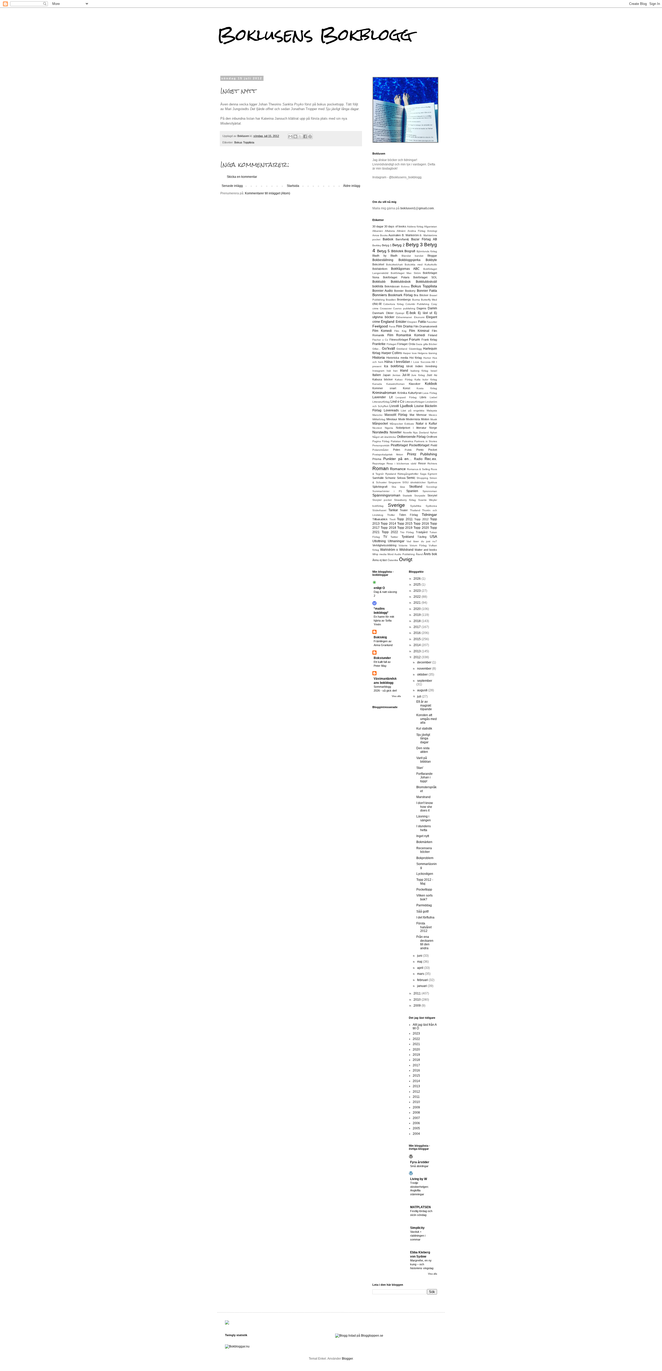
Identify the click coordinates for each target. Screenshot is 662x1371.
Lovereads (391, 410)
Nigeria (389, 427)
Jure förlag (418, 375)
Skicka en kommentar (242, 177)
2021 (417, 602)
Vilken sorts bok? (424, 897)
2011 (417, 993)
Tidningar (429, 514)
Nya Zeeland (421, 432)
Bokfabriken (379, 268)
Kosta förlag (427, 388)
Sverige (396, 505)
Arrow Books (380, 235)
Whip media (379, 554)
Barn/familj (402, 239)
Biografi (409, 251)
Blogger (347, 1358)
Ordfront (431, 436)
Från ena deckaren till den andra (424, 942)
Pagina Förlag (380, 441)
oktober (422, 674)
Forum (414, 339)
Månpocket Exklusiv (402, 423)
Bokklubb (379, 282)
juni (420, 956)
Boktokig (380, 637)
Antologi (432, 230)
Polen (396, 449)
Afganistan (430, 226)
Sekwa (401, 477)
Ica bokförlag (394, 366)
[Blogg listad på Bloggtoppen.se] (359, 1335)
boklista (377, 286)
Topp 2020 (421, 528)
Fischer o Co (380, 339)
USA (433, 536)
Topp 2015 (404, 523)
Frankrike (379, 344)
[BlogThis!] (295, 136)
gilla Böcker (430, 344)
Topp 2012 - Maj (424, 881)
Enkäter (401, 322)
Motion (425, 419)
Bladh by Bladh (384, 255)
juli (419, 696)
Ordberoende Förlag (411, 437)
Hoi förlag (415, 357)
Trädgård (421, 532)
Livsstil (394, 406)
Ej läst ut (425, 313)
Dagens (421, 308)
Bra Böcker (421, 295)
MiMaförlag (378, 419)
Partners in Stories (425, 441)
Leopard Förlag (406, 397)
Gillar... (376, 348)
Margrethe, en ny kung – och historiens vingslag (421, 1264)
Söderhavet (379, 510)
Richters (432, 463)
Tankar (393, 510)
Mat (412, 414)
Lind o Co (397, 401)
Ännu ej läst (379, 560)
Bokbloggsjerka (409, 260)
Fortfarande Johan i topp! (424, 777)
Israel (434, 370)
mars (421, 974)
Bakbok (388, 239)
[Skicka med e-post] (290, 136)
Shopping (422, 478)
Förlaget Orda (406, 344)
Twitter (394, 536)
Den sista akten (423, 750)
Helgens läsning (427, 353)
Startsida (293, 186)
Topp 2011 (405, 519)
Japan (386, 375)
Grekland (401, 348)
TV (385, 537)
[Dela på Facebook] (305, 136)
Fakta (422, 322)
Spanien (412, 491)
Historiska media (397, 357)
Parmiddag (424, 905)
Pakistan (396, 441)
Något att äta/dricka (384, 436)
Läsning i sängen (423, 818)
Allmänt (401, 230)
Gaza (419, 344)
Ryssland (390, 473)
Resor (422, 463)
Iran (395, 370)
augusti (422, 690)
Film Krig (400, 331)
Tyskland (408, 537)
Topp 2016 (421, 523)
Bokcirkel (378, 264)
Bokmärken (424, 842)
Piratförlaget (399, 445)
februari (423, 980)
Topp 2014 (388, 523)
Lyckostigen (424, 874)
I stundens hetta (423, 828)
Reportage (378, 463)
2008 (416, 1112)
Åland (419, 554)
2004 (416, 1134)
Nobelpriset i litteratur (411, 427)
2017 (417, 627)
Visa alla (396, 696)
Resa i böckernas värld (401, 463)
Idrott (409, 366)
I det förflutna (425, 917)
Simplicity (417, 1228)
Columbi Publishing (417, 304)
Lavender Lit (382, 397)
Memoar (421, 414)
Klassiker (414, 383)
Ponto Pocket (426, 449)
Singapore (394, 482)
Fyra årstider (419, 1162)
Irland (404, 370)
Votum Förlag (418, 545)
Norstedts (380, 432)
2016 (417, 633)
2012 (417, 657)
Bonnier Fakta (427, 291)
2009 (417, 1005)
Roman (380, 468)
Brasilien (391, 299)
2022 (417, 597)
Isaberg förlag (419, 370)
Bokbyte (431, 260)
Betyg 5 (383, 251)
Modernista (413, 419)
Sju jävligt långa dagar (423, 738)
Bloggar (432, 255)
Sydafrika (415, 505)
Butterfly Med (429, 299)
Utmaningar (396, 541)
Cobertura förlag (393, 304)
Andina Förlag (416, 230)
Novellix (407, 432)
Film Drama (404, 326)
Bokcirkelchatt (394, 264)
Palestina (407, 441)
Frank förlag (429, 339)
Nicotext (377, 427)
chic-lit (376, 304)
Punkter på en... (397, 459)
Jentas (396, 375)
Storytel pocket (382, 500)
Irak (389, 370)
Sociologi (431, 486)
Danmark (378, 313)
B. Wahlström (410, 235)
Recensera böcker (424, 850)
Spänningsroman (386, 495)
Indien (419, 366)
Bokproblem (424, 858)
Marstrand (423, 797)
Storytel (432, 495)
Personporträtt (380, 445)
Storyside (419, 495)
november (424, 668)
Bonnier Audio (382, 291)
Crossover (386, 308)
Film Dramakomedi (425, 326)
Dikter (390, 313)
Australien (394, 235)
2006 (416, 1123)
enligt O (379, 588)
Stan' (419, 768)
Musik (433, 419)
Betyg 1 (387, 245)
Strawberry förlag (405, 500)
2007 (416, 1118)
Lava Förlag (430, 393)
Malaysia (432, 410)
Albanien (377, 230)
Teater (404, 510)
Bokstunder (382, 658)
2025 (417, 584)
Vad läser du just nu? (422, 541)
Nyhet (433, 432)
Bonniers (379, 295)
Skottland (415, 486)
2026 (417, 578)
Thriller (391, 515)
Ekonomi (419, 317)
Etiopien (412, 321)
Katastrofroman (395, 383)
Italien (376, 375)
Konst (406, 388)
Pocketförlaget (419, 445)
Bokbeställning (382, 260)
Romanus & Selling (418, 469)
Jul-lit (406, 375)
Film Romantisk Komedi (406, 335)
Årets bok (430, 554)
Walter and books (426, 549)
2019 (417, 615)
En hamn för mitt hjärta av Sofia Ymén (384, 620)
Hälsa (388, 362)
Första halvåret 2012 (424, 927)
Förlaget (391, 344)
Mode (401, 419)
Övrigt (405, 559)
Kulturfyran (415, 392)
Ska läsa (398, 486)
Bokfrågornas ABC (405, 269)
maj (420, 961)
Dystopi (399, 313)
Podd (434, 445)
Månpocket (380, 423)
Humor (427, 357)
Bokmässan (392, 286)
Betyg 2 (398, 245)
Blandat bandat (413, 255)
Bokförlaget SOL (425, 277)
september (424, 681)
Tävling (421, 536)
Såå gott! (422, 911)
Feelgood (380, 326)
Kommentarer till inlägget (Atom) (267, 193)
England (387, 321)
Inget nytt (422, 836)
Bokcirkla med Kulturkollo (421, 264)
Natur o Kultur (426, 423)
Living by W (418, 1179)
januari (422, 986)
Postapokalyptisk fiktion (387, 454)
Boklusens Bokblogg (314, 34)
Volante (403, 545)
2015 (417, 639)
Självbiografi (379, 486)
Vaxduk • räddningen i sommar (417, 1235)
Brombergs (404, 299)
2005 (416, 1128)
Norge (433, 427)
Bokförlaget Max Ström (406, 273)
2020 (417, 609)
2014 (417, 645)
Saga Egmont (428, 473)
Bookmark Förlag (400, 295)
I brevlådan (402, 362)
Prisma (376, 459)
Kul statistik (424, 728)
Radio (418, 459)
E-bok (411, 313)
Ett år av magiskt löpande (424, 705)
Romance (398, 469)
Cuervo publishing (404, 308)
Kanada (377, 383)
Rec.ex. (431, 459)
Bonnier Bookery (405, 290)
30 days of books (395, 226)
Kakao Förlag (403, 379)
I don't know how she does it (424, 806)
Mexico (433, 414)
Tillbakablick (380, 519)
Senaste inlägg (232, 186)
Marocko (377, 414)
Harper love (410, 353)
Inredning (431, 366)
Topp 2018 (388, 528)
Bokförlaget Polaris (396, 277)
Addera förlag (415, 226)
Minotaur (391, 419)
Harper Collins (391, 353)
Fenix (392, 326)
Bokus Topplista (244, 142)
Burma (416, 299)
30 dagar (377, 226)
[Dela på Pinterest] (310, 136)
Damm (432, 308)
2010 (417, 999)
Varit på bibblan (423, 759)
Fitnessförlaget (398, 339)
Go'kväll (388, 348)
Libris (423, 397)
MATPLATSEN (420, 1207)
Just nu (432, 375)
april (420, 968)
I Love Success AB (423, 362)
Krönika (402, 392)
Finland (432, 335)
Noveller (396, 432)
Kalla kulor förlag (426, 379)
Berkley (376, 245)
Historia (378, 357)
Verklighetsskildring (384, 545)
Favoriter (432, 321)
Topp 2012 (421, 519)
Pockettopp (424, 889)
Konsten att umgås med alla (426, 718)
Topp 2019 (404, 528)
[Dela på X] (300, 136)
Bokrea (405, 286)
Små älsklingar (419, 1166)
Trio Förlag (407, 532)
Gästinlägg (415, 348)
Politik (408, 449)
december (424, 662)
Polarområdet (380, 449)
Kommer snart (384, 388)
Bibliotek (397, 251)
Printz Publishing (422, 454)
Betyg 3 (414, 244)
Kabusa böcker (382, 379)
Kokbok (431, 383)
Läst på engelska (412, 410)
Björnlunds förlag (427, 251)
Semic (411, 478)
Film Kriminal (419, 331)
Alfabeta (390, 230)
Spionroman (430, 491)
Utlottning (379, 541)
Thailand (415, 510)
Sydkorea (431, 505)
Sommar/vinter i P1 (387, 491)
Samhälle (378, 477)
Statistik (407, 495)
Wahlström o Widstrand (396, 550)
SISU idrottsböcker (414, 482)
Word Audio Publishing (401, 554)
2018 (417, 621)
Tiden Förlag (408, 514)
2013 (417, 651)
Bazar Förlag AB (424, 239)
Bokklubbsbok (401, 282)
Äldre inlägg (351, 186)
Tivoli (392, 519)
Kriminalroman (384, 392)
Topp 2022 (390, 532)
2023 (417, 591)
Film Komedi (382, 331)
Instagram (378, 370)
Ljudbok (406, 406)
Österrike (393, 560)
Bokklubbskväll (426, 282)
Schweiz (390, 477)
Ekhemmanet (404, 317)
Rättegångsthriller (407, 473)
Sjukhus (432, 482)
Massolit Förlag (396, 415)
